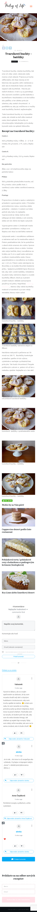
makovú (29, 284)
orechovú (5, 287)
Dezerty (14, 61)
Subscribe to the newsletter (18, 899)
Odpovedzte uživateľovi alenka (19, 780)
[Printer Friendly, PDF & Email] (7, 500)
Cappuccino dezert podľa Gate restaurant (16, 530)
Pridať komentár (18, 656)
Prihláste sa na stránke (9, 670)
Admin (27, 909)
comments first (18, 612)
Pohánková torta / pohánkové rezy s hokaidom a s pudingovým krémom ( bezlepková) (18, 562)
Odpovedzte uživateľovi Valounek (19, 739)
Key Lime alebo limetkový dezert (18, 592)
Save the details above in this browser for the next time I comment (20, 653)
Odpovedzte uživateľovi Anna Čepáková (19, 818)
